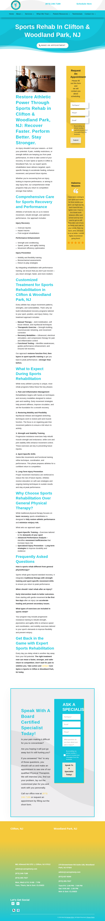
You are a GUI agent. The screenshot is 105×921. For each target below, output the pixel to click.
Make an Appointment (53, 45)
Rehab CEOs (70, 917)
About (18, 14)
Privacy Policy (91, 917)
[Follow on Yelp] (18, 903)
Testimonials (77, 14)
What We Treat (43, 14)
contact (45, 666)
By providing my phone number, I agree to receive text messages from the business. (80, 130)
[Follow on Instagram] (12, 903)
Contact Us (89, 14)
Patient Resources (60, 14)
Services (28, 14)
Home (11, 14)
